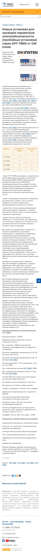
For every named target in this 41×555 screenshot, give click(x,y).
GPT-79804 (13, 101)
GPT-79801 (6, 103)
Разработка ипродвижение (12, 549)
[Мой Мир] (20, 475)
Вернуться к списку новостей (14, 483)
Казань (28, 521)
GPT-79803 (22, 101)
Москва (5, 521)
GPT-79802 (31, 101)
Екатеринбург (7, 524)
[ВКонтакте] (13, 475)
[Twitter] (15, 475)
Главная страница (8, 25)
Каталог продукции (13, 11)
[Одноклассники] (17, 475)
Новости (19, 25)
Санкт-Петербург (17, 521)
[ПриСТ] (8, 6)
